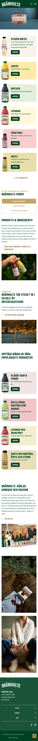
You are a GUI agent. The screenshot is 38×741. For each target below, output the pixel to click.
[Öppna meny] (35, 4)
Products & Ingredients (19, 201)
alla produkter (21, 178)
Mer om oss (9, 519)
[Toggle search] (31, 4)
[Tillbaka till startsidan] (11, 4)
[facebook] (31, 725)
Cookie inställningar (13, 737)
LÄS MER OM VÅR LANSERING (14, 315)
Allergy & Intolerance (19, 206)
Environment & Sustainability (19, 211)
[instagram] (35, 725)
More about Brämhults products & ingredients (17, 248)
